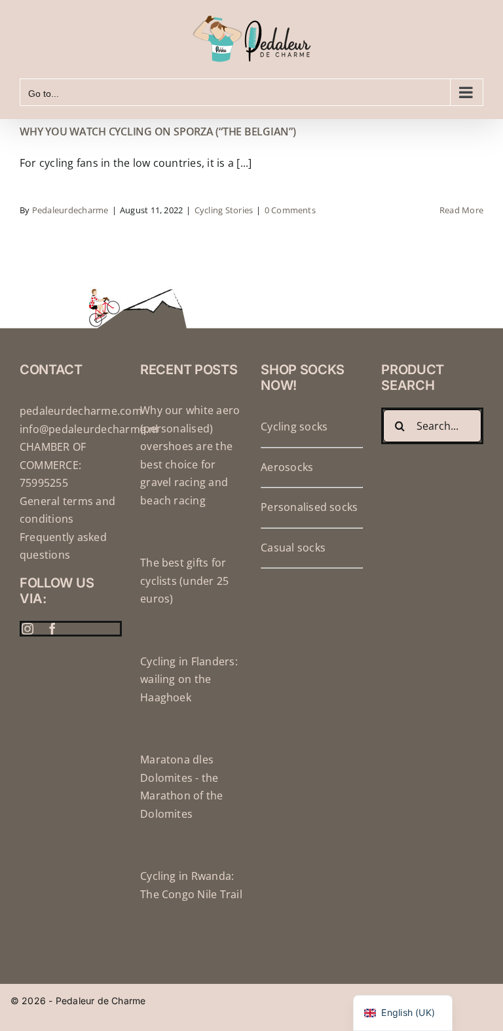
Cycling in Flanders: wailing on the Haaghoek (189, 679)
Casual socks (293, 547)
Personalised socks (309, 507)
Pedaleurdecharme (70, 210)
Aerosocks (287, 467)
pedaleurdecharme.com (81, 411)
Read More (461, 210)
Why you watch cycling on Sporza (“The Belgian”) (158, 131)
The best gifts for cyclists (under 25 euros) (184, 580)
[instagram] (27, 629)
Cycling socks (294, 426)
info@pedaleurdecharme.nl (89, 429)
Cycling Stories (224, 210)
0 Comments (290, 210)
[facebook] (52, 629)
